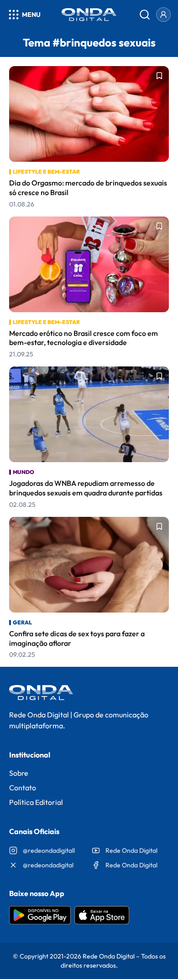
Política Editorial (36, 802)
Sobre (18, 773)
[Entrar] (163, 14)
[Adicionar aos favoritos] (159, 75)
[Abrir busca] (145, 15)
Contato (22, 787)
